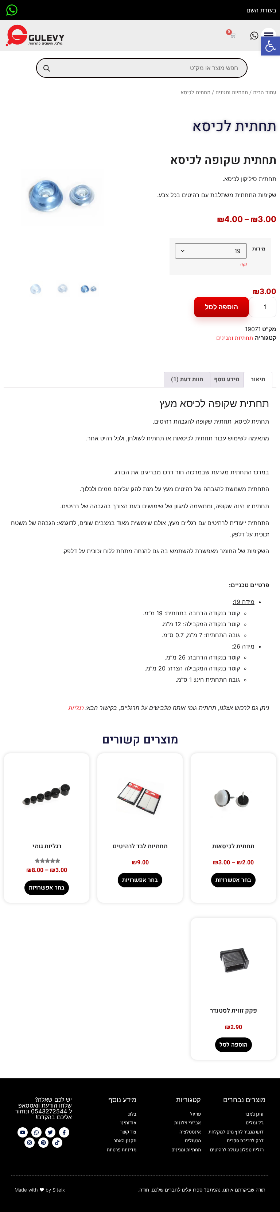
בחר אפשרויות (233, 880)
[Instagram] (29, 1143)
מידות (258, 248)
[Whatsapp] (36, 1132)
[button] (270, 46)
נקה (243, 264)
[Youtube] (23, 1132)
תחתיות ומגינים (231, 92)
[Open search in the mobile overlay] (141, 67)
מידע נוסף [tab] (227, 379)
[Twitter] (50, 1132)
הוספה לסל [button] (233, 1044)
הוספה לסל (221, 307)
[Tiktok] (57, 1143)
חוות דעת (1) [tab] (187, 379)
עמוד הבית (264, 92)
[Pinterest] (43, 1143)
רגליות (75, 708)
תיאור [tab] (258, 379)
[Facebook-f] (64, 1132)
